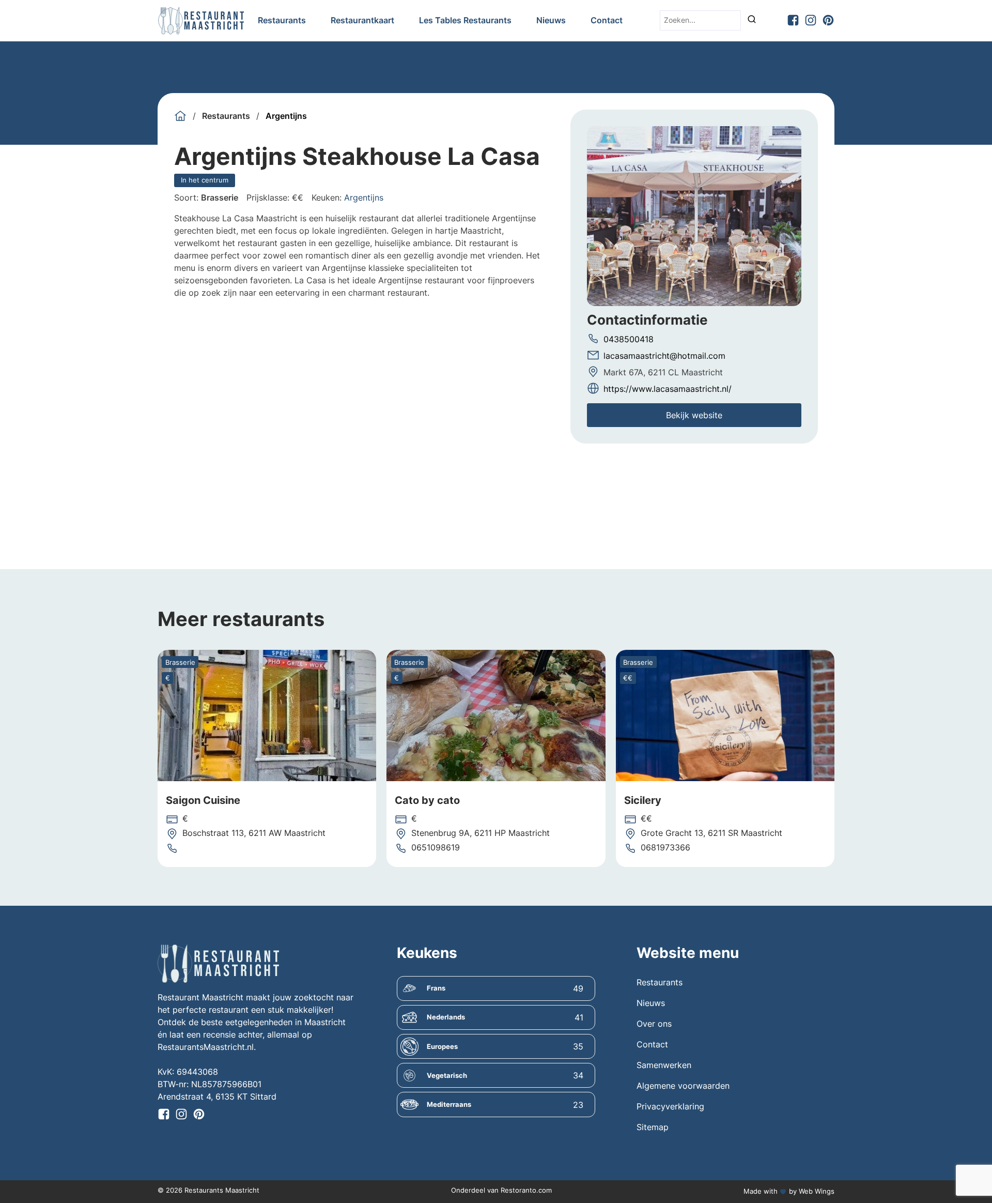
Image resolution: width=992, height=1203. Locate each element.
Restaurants (282, 20)
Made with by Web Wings (788, 1191)
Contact (607, 20)
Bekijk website (694, 414)
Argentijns (286, 116)
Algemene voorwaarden (683, 1085)
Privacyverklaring (670, 1106)
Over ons (654, 1023)
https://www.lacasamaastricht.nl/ (667, 388)
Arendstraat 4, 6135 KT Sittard (217, 1096)
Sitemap (653, 1127)
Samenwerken (664, 1065)
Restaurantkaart (362, 20)
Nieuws (551, 20)
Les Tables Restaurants (465, 20)
